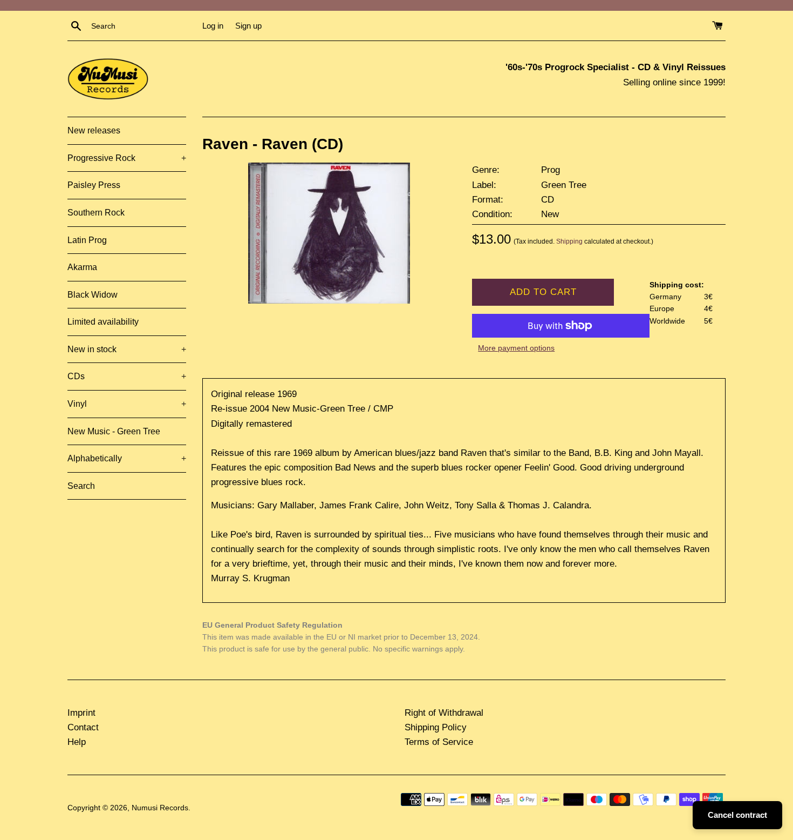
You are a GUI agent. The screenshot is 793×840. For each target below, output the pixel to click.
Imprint (81, 713)
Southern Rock (96, 212)
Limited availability (103, 321)
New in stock (126, 349)
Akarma (82, 267)
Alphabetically (126, 458)
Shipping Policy (436, 727)
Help (76, 742)
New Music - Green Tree (113, 431)
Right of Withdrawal (444, 713)
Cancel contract (737, 814)
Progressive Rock (126, 158)
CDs (126, 376)
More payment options (516, 348)
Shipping (569, 241)
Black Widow (92, 294)
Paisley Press (93, 185)
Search (81, 485)
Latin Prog (87, 240)
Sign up (248, 25)
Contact (83, 727)
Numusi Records (160, 808)
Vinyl (126, 403)
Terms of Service (439, 742)
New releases (93, 130)
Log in (212, 25)
